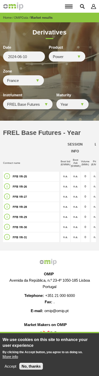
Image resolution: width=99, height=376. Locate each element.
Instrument (12, 95)
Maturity (63, 95)
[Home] (13, 6)
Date (7, 47)
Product (56, 47)
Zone (7, 71)
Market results (41, 18)
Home (7, 18)
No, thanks (31, 366)
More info (10, 356)
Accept (10, 366)
